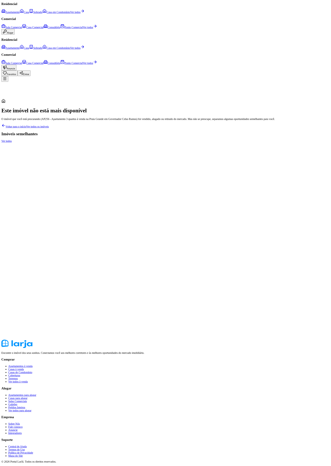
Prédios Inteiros (16, 407)
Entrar (26, 74)
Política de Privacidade (20, 452)
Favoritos (11, 74)
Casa (26, 12)
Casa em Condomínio (58, 12)
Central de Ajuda (17, 446)
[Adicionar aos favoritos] (4, 155)
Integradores (15, 433)
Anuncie (11, 68)
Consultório (54, 27)
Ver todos (75, 12)
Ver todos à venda (18, 381)
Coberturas (14, 375)
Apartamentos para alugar (22, 395)
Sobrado (37, 12)
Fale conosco (15, 426)
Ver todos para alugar (19, 410)
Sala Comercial (14, 27)
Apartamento (13, 12)
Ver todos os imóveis (37, 126)
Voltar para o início (16, 126)
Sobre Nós (14, 423)
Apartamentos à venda (20, 366)
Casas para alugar (17, 398)
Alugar (10, 32)
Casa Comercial (34, 27)
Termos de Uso (16, 449)
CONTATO (8, 204)
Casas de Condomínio (20, 372)
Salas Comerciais (17, 401)
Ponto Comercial (73, 27)
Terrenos (13, 378)
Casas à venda (16, 369)
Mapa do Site (15, 455)
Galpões (12, 404)
